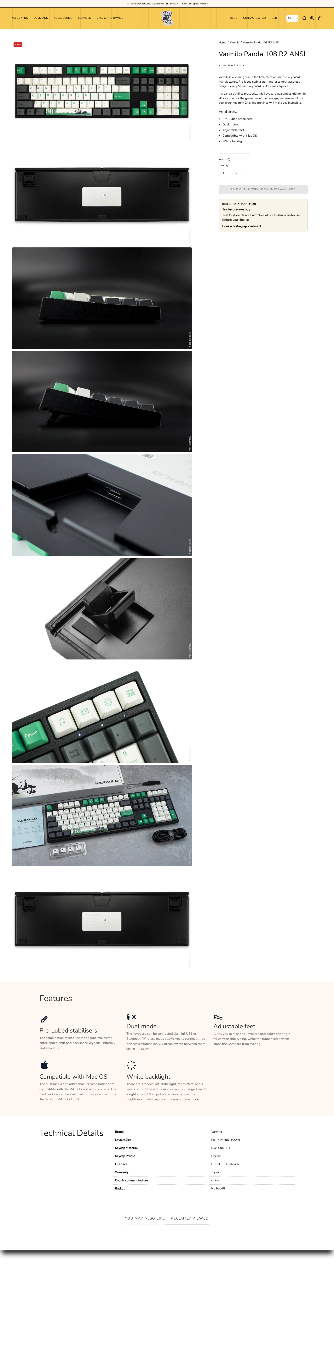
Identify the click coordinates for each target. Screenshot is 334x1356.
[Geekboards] (167, 18)
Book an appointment (195, 3)
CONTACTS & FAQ (105, 1280)
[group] (167, 3)
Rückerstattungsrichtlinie (163, 1306)
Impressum (152, 1280)
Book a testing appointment (241, 226)
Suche (149, 1274)
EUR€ (290, 18)
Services (45, 1294)
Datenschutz (154, 1287)
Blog (95, 1274)
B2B (95, 1287)
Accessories (48, 1287)
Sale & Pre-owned (52, 1300)
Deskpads (46, 1280)
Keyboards (47, 1274)
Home (222, 42)
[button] (63, 18)
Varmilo (234, 42)
